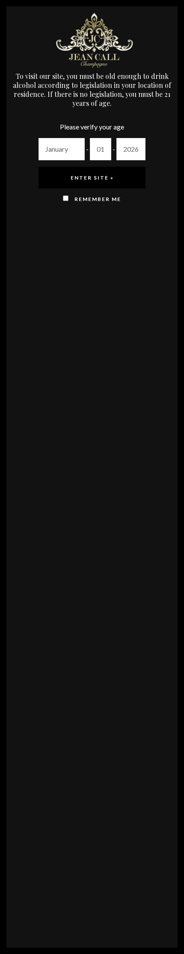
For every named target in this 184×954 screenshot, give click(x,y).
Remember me (97, 199)
